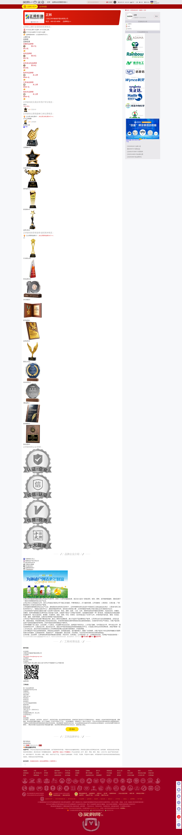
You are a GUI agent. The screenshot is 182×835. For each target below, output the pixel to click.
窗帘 (24, 775)
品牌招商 (89, 799)
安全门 (46, 775)
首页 (128, 10)
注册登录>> (53, 761)
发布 (142, 2)
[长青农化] (135, 114)
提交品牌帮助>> (45, 761)
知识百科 (103, 799)
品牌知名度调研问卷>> (59, 2)
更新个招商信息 (133, 149)
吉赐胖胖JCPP (48, 799)
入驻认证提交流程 (122, 793)
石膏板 (88, 770)
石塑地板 (151, 775)
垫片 (45, 770)
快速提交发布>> (35, 761)
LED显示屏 (141, 775)
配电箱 (119, 775)
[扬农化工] (135, 63)
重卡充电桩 (89, 773)
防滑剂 (150, 770)
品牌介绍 (31, 6)
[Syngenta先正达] (135, 88)
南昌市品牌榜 (28, 92)
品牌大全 (99, 793)
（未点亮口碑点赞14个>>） (46, 116)
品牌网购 (132, 799)
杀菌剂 (140, 10)
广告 (127, 141)
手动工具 (67, 770)
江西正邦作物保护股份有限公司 (57, 19)
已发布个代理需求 (135, 151)
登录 (133, 2)
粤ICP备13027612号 (83, 810)
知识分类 (127, 2)
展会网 (96, 799)
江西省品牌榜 (28, 82)
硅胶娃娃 (26, 773)
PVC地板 (109, 773)
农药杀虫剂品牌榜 (30, 63)
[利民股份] (135, 46)
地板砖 (25, 770)
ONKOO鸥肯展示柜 (60, 799)
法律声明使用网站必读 (98, 810)
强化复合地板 (142, 773)
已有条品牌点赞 (135, 154)
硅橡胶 (77, 773)
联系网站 (123, 808)
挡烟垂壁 (99, 775)
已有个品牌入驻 (134, 146)
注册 (137, 2)
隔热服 (77, 770)
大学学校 (117, 799)
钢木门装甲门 (58, 773)
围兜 (76, 775)
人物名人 (125, 799)
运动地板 (67, 775)
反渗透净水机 (90, 775)
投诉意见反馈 (56, 795)
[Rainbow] (135, 54)
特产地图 (140, 799)
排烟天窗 (151, 773)
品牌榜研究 (92, 793)
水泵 (35, 770)
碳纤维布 (57, 770)
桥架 (128, 770)
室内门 (119, 773)
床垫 (97, 773)
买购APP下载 (89, 795)
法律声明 (81, 795)
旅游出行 (110, 799)
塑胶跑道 (109, 770)
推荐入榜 (132, 793)
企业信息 (43, 6)
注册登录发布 (112, 793)
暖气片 (98, 770)
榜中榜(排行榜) (72, 799)
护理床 (46, 773)
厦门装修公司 (38, 773)
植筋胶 (109, 775)
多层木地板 (130, 775)
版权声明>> (56, 752)
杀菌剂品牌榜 (28, 44)
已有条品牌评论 (134, 157)
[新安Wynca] (135, 80)
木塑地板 (67, 773)
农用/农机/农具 (134, 10)
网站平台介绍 (104, 795)
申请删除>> (68, 752)
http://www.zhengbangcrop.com (32, 656)
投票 (27, 51)
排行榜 (105, 793)
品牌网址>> (67, 21)
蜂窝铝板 (36, 775)
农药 (128, 26)
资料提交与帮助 (140, 793)
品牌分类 (122, 2)
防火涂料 (130, 773)
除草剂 (129, 28)
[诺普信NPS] (135, 71)
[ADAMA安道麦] (135, 37)
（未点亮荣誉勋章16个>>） (46, 235)
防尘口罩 (119, 770)
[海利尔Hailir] (135, 97)
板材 (139, 770)
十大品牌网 (81, 799)
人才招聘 (97, 795)
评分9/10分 (27, 743)
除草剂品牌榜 (28, 73)
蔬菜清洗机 (58, 775)
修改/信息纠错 (66, 795)
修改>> (62, 752)
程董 (24, 716)
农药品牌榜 (27, 53)
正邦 (145, 10)
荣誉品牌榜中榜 (83, 793)
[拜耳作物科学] (135, 105)
